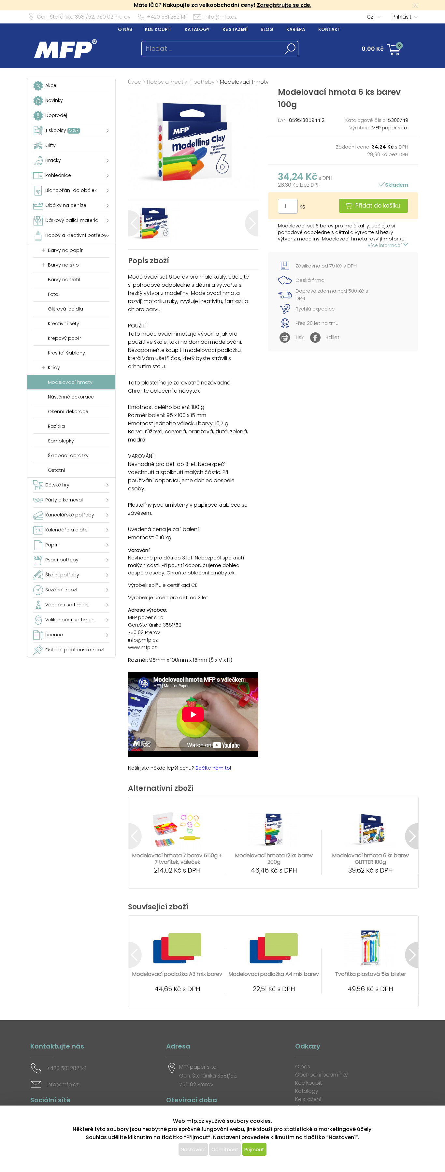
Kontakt (329, 29)
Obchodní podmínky (321, 1074)
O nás (125, 29)
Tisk (299, 337)
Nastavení (193, 1149)
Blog (267, 29)
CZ (370, 17)
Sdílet (332, 337)
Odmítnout (224, 1149)
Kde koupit (158, 29)
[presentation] (134, 223)
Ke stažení (235, 29)
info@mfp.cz (221, 17)
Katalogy (197, 29)
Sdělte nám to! (213, 767)
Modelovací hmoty (244, 82)
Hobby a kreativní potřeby (180, 82)
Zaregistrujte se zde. (284, 5)
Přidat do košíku (377, 206)
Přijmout (254, 1149)
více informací (385, 245)
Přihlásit (402, 17)
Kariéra (295, 29)
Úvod (134, 82)
